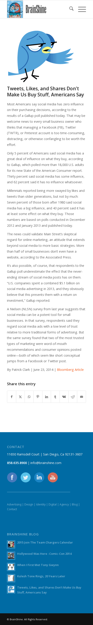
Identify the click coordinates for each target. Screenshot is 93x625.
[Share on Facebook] (11, 397)
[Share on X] (20, 397)
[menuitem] (69, 9)
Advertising (14, 504)
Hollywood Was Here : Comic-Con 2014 (44, 554)
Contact (12, 509)
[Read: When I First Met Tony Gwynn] (11, 567)
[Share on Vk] (64, 397)
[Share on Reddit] (73, 397)
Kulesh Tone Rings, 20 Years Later (41, 576)
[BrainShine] (38, 9)
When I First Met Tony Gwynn (38, 565)
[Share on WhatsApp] (29, 397)
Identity (41, 504)
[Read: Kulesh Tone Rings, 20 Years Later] (11, 578)
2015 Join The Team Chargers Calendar (45, 542)
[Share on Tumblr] (55, 397)
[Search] (69, 9)
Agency (64, 504)
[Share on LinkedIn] (46, 397)
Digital (53, 504)
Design (28, 504)
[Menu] (80, 9)
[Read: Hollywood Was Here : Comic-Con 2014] (11, 556)
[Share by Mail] (81, 397)
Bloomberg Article (70, 369)
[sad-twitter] (41, 56)
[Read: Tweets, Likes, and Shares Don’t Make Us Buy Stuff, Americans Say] (11, 589)
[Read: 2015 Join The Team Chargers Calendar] (11, 544)
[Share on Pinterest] (38, 397)
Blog (75, 504)
